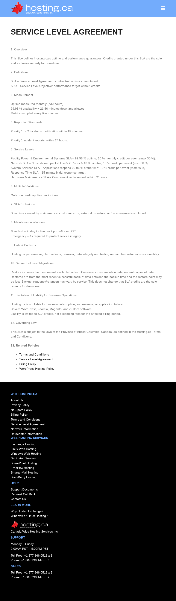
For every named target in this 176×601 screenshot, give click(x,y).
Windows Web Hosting (26, 453)
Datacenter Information (26, 434)
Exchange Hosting (23, 444)
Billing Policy (27, 364)
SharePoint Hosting (24, 463)
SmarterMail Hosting (24, 472)
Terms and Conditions (34, 354)
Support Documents (24, 489)
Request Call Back (23, 494)
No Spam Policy (21, 410)
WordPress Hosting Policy (36, 368)
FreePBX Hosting (22, 467)
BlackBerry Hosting (23, 477)
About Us (17, 400)
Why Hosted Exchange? (27, 511)
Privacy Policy (20, 405)
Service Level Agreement (36, 359)
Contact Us (18, 499)
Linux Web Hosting (23, 449)
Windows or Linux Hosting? (29, 516)
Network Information (24, 429)
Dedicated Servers (23, 458)
